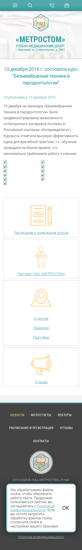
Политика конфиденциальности (41, 537)
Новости (17, 415)
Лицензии (41, 327)
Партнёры (41, 337)
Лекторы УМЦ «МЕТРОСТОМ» (41, 273)
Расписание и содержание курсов (41, 232)
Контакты (41, 441)
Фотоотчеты (41, 415)
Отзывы (41, 382)
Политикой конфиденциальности (32, 508)
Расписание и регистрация (31, 428)
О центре (41, 318)
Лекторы (65, 415)
